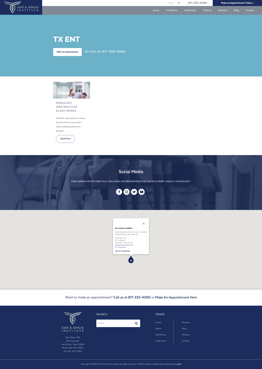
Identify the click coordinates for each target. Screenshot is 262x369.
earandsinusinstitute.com (124, 245)
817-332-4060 (197, 3)
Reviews (186, 322)
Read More (65, 139)
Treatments (160, 341)
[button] (131, 259)
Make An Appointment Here (176, 297)
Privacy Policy (144, 364)
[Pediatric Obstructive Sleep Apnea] (71, 96)
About (158, 328)
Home (158, 322)
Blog (184, 328)
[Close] (143, 223)
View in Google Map (122, 251)
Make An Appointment (67, 52)
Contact (185, 341)
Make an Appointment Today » (237, 3)
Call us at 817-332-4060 (132, 297)
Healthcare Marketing (163, 364)
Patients (186, 335)
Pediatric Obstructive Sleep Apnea (66, 107)
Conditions (160, 335)
